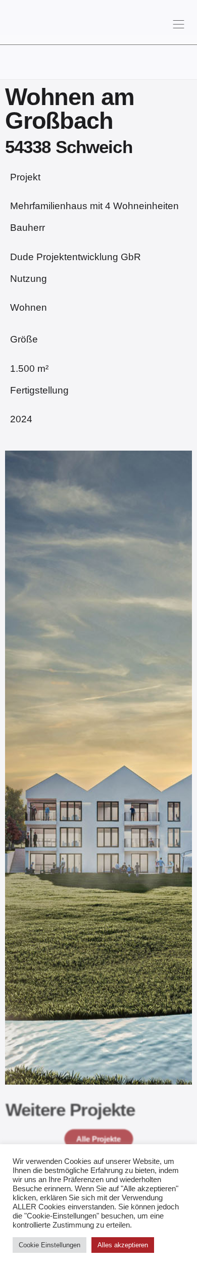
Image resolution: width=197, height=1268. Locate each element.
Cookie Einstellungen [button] (49, 1245)
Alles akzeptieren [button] (122, 1245)
